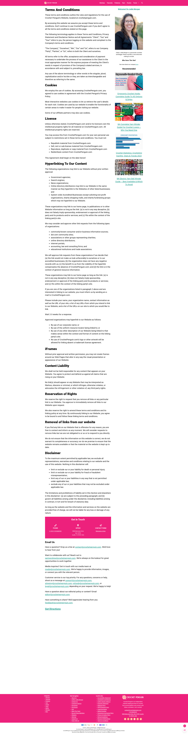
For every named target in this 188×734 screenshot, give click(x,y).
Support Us (75, 719)
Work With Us (75, 720)
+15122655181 (133, 712)
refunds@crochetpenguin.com (86, 583)
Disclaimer (75, 705)
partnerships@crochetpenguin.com (60, 558)
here (137, 64)
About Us (74, 698)
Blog (47, 711)
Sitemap (74, 717)
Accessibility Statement (104, 698)
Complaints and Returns (104, 699)
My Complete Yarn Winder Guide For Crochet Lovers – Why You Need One (129, 127)
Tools (135, 3)
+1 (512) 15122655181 (55, 531)
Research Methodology (104, 719)
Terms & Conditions (103, 720)
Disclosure (75, 707)
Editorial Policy (102, 705)
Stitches (102, 3)
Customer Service (76, 703)
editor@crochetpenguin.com (57, 594)
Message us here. (101, 531)
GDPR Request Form (103, 707)
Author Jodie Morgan (77, 699)
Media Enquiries (102, 711)
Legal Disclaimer (102, 709)
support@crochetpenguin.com (78, 580)
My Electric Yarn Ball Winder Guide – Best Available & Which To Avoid (129, 181)
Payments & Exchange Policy (105, 713)
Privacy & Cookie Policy (104, 715)
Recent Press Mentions (78, 713)
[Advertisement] (129, 219)
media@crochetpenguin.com (57, 569)
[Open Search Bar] (142, 3)
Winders (48, 710)
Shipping (74, 715)
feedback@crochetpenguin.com (59, 603)
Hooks (129, 3)
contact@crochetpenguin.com (88, 547)
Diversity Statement (103, 703)
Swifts (47, 708)
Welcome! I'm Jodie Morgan (129, 9)
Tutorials (110, 3)
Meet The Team (76, 711)
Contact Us (75, 701)
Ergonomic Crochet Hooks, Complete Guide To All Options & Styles (129, 96)
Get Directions (53, 608)
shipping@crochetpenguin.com (58, 583)
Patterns (117, 3)
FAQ (73, 709)
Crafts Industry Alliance (104, 701)
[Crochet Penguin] (50, 3)
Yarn (123, 3)
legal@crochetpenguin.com (57, 586)
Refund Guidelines (103, 717)
